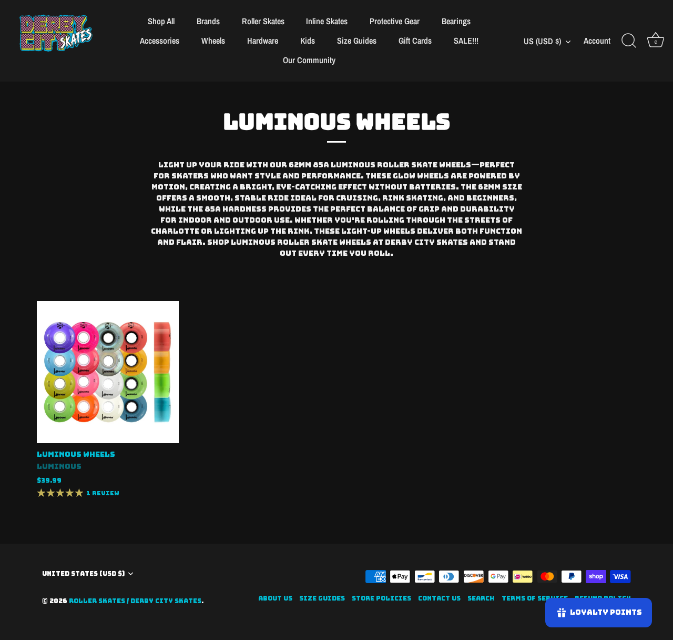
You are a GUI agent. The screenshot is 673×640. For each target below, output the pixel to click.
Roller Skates (263, 21)
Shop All (161, 21)
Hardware (262, 40)
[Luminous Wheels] (108, 372)
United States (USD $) (83, 574)
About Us (275, 598)
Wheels (213, 40)
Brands (208, 21)
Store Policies (381, 598)
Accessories (159, 40)
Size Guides (356, 40)
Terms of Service (535, 598)
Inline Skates (327, 21)
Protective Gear (395, 21)
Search (481, 598)
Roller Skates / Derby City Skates (135, 601)
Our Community (309, 60)
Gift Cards (415, 40)
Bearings (456, 21)
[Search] (628, 41)
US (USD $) (542, 41)
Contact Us (439, 598)
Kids (307, 40)
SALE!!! (466, 40)
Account (597, 40)
